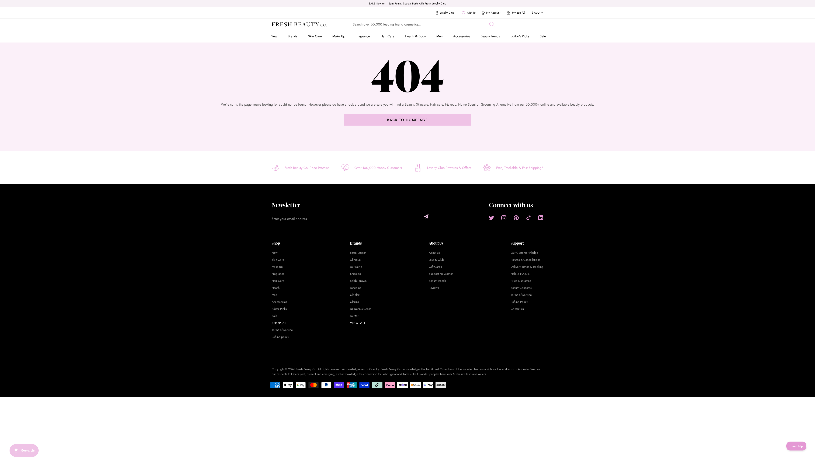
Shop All (280, 323)
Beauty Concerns (521, 288)
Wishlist (471, 13)
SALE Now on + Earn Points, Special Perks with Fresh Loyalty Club (407, 3)
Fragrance (363, 36)
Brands (292, 36)
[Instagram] (503, 217)
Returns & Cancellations (525, 260)
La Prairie (356, 267)
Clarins (354, 302)
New (274, 36)
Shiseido (355, 274)
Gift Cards (435, 267)
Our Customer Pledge (524, 253)
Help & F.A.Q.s (520, 274)
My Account (493, 13)
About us (434, 253)
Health (276, 288)
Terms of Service (282, 330)
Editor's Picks (519, 36)
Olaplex (355, 295)
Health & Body (415, 36)
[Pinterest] (516, 217)
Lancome (355, 288)
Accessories (461, 36)
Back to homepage (407, 120)
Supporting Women (441, 274)
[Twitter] (491, 217)
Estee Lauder (358, 253)
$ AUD (535, 13)
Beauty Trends (490, 36)
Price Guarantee (521, 281)
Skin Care (315, 36)
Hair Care (387, 36)
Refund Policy (519, 302)
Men (439, 36)
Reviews (434, 288)
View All (358, 323)
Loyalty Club (446, 13)
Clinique (355, 260)
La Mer (354, 316)
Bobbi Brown (358, 281)
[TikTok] (528, 217)
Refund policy (280, 337)
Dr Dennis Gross (360, 309)
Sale (543, 36)
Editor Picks (279, 309)
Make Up (338, 36)
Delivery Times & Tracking (527, 267)
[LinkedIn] (540, 217)
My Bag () (518, 13)
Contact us (517, 309)
